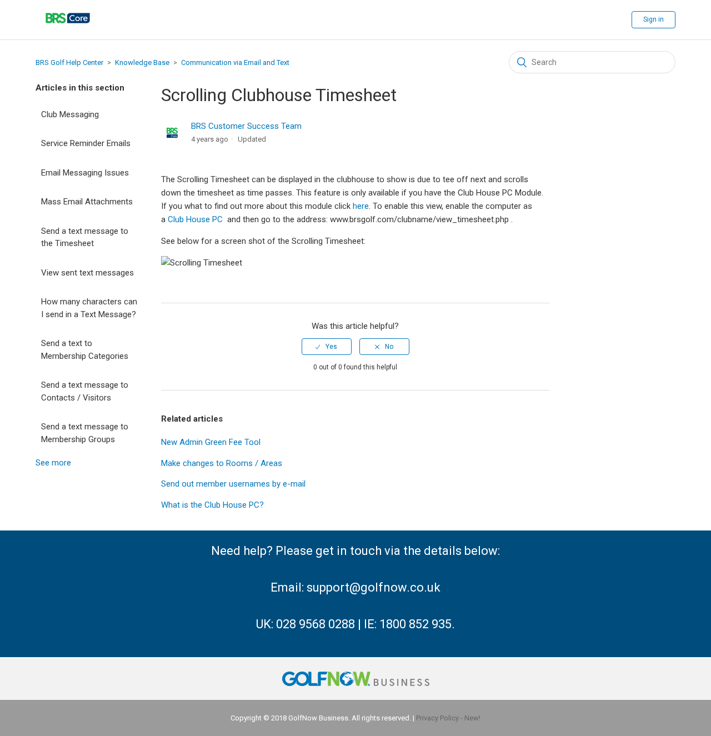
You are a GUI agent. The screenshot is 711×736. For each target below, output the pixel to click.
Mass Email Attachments (87, 202)
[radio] (327, 346)
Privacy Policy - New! (448, 718)
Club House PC (195, 219)
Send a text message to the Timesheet (84, 237)
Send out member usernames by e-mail (233, 484)
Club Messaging (70, 114)
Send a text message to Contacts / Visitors (84, 391)
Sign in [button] (653, 19)
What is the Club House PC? (212, 505)
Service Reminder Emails (86, 143)
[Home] (68, 31)
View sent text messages (87, 273)
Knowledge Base (142, 62)
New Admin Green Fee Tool (211, 442)
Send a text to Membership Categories (84, 349)
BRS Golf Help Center (69, 62)
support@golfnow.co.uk (373, 587)
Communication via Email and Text (235, 62)
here (361, 206)
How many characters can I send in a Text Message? (89, 308)
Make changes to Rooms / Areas (221, 463)
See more (53, 463)
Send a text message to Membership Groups (84, 433)
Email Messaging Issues (85, 173)
